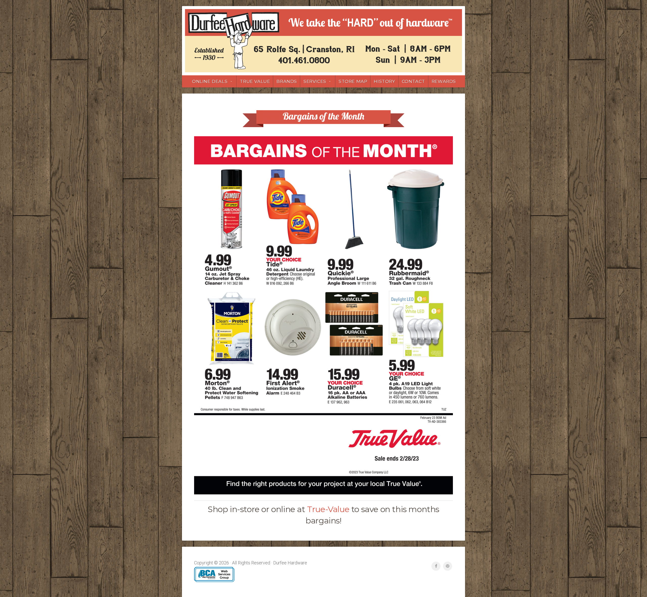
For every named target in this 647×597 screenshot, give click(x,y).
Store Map (353, 81)
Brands (286, 81)
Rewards (444, 81)
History (384, 81)
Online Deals (209, 81)
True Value (255, 81)
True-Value (328, 509)
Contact (413, 81)
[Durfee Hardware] (323, 41)
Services (315, 81)
